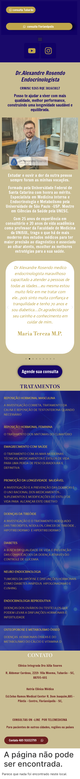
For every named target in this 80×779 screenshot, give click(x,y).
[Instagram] (48, 50)
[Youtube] (32, 50)
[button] (40, 39)
